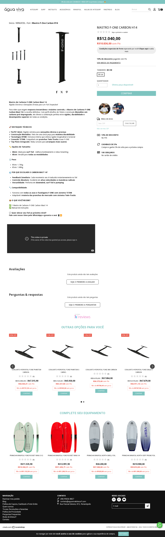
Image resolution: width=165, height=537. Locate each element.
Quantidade (102, 81)
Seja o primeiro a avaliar (83, 282)
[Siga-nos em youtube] (124, 499)
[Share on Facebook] (56, 92)
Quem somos (8, 507)
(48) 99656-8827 (67, 499)
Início (11, 23)
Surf (43, 10)
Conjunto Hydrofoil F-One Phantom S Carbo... (64, 371)
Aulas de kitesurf (92, 10)
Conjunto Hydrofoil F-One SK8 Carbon (101, 370)
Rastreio (108, 10)
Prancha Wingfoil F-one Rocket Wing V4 (64, 455)
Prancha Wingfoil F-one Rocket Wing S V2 (26, 455)
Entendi (123, 534)
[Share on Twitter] (61, 92)
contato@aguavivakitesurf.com (73, 501)
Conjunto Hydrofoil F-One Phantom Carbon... (26, 371)
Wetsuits (52, 10)
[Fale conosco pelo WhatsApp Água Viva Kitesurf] (159, 525)
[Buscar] (149, 9)
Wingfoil (77, 10)
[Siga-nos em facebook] (119, 499)
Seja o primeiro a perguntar (82, 305)
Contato (6, 519)
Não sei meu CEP (103, 129)
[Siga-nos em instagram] (114, 499)
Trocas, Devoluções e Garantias (15, 509)
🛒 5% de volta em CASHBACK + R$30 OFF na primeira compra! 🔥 (82, 2)
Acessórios (65, 10)
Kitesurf (34, 10)
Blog (117, 10)
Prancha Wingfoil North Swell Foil (101, 455)
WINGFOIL (20, 23)
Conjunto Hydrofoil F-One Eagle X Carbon (139, 371)
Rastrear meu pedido (11, 499)
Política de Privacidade (12, 512)
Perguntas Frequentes (12, 514)
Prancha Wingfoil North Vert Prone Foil (138, 455)
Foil (28, 23)
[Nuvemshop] (14, 528)
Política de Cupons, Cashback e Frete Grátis (20, 504)
